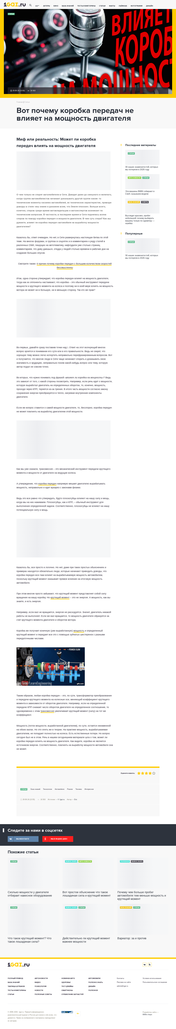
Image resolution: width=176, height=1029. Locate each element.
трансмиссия (47, 711)
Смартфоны (67, 990)
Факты (112, 6)
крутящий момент (60, 597)
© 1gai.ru (61, 799)
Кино (55, 6)
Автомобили (59, 789)
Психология (40, 986)
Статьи (102, 6)
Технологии (47, 789)
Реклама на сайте (124, 982)
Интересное (89, 789)
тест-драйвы (67, 986)
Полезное (125, 861)
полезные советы (43, 994)
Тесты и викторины (86, 6)
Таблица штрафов (16, 986)
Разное (70, 789)
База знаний (68, 6)
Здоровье (66, 982)
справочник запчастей (72, 994)
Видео (38, 982)
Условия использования (152, 978)
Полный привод (15, 978)
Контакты (120, 978)
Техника (79, 789)
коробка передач (47, 483)
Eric (75, 799)
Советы (145, 202)
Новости (39, 990)
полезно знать (95, 982)
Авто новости (134, 178)
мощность (78, 630)
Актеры (46, 6)
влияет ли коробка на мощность (84, 377)
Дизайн (149, 6)
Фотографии (136, 6)
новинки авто (68, 978)
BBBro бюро (147, 1014)
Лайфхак (123, 6)
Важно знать (71, 861)
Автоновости (41, 978)
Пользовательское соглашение (155, 982)
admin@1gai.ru (122, 986)
